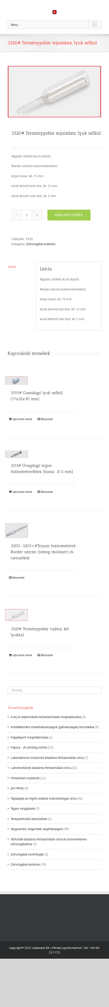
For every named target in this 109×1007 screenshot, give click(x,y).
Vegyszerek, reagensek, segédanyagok (37, 829)
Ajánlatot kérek (69, 215)
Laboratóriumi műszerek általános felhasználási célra (47, 758)
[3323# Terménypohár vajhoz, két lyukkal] (16, 615)
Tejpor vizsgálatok (23, 808)
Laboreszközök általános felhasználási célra (40, 768)
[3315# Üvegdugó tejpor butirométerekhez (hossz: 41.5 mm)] (16, 454)
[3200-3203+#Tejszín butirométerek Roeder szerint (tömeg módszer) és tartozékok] (16, 530)
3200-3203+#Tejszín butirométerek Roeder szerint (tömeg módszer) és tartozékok (43, 551)
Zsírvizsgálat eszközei (41, 244)
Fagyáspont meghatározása (29, 737)
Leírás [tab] (12, 267)
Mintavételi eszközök (25, 778)
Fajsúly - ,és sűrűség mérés (29, 747)
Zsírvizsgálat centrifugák (27, 854)
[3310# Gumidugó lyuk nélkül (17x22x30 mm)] (16, 381)
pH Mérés (17, 788)
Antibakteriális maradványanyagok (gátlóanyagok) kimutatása (52, 727)
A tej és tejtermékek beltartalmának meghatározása (46, 717)
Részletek (47, 419)
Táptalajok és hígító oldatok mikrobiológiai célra (43, 798)
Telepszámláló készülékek (29, 819)
